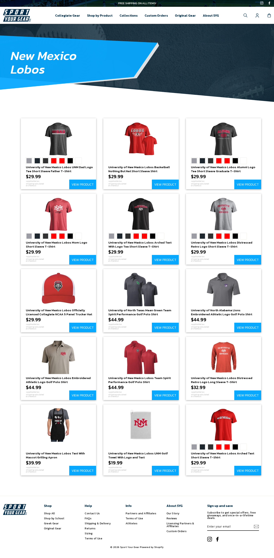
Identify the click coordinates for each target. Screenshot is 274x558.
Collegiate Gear (67, 15)
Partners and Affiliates (141, 513)
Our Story (173, 513)
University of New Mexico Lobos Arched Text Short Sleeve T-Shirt (222, 455)
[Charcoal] (37, 161)
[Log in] (257, 15)
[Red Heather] (62, 161)
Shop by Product (100, 15)
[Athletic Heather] (29, 161)
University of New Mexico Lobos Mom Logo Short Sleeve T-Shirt (56, 244)
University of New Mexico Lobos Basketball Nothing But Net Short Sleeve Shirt (139, 169)
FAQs (88, 518)
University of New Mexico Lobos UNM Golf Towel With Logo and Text (138, 455)
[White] (78, 161)
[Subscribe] (256, 526)
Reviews (171, 518)
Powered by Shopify (152, 547)
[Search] (245, 15)
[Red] (54, 161)
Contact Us (92, 513)
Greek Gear (51, 523)
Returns (90, 528)
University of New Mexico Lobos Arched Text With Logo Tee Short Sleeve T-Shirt (140, 244)
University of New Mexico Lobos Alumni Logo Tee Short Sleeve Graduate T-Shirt (223, 169)
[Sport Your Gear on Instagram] (261, 3)
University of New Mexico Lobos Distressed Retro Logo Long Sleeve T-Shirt (221, 380)
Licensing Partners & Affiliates (180, 524)
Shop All (49, 513)
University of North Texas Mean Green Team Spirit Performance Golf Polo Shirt (139, 312)
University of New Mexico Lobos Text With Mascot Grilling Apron (55, 455)
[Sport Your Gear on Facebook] (269, 3)
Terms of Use (93, 538)
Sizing (88, 533)
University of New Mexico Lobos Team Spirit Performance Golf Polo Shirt (139, 380)
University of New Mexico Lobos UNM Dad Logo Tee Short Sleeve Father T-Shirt (59, 169)
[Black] (70, 161)
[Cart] (269, 15)
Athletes (131, 523)
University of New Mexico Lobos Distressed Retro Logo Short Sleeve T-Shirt (221, 244)
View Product (83, 184)
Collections (129, 15)
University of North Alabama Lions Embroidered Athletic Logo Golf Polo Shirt (221, 312)
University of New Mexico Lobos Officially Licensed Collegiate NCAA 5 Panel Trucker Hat (59, 312)
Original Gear (185, 15)
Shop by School (54, 518)
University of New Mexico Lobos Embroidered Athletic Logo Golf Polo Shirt (58, 380)
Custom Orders (156, 15)
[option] (137, 3)
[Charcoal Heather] (45, 161)
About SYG (211, 15)
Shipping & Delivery (98, 523)
